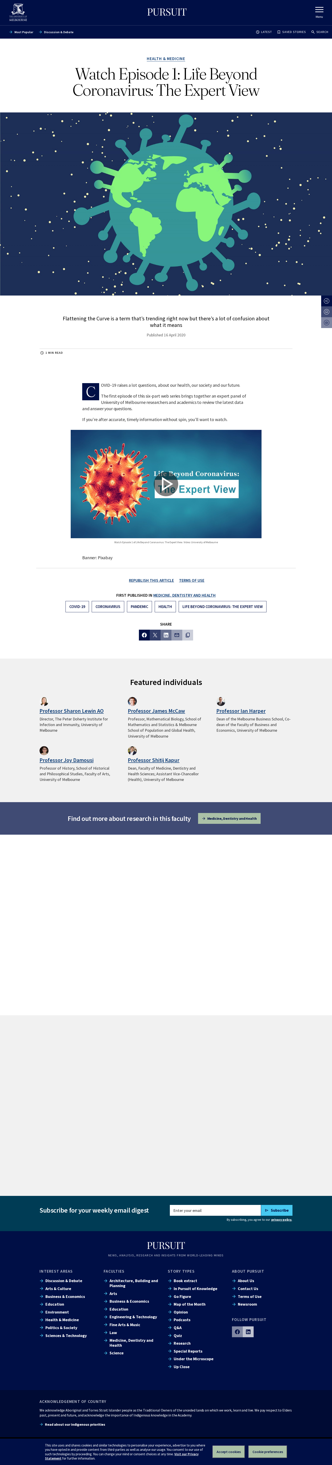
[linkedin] (248, 1331)
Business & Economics (65, 1296)
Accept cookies (229, 1451)
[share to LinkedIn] (166, 635)
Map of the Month (190, 1304)
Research (182, 1343)
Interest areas (56, 1271)
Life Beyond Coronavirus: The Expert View (222, 606)
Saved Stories (294, 32)
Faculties (114, 1271)
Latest (266, 32)
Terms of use (192, 580)
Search (322, 32)
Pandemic (139, 606)
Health (165, 606)
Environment (57, 1312)
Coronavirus (108, 606)
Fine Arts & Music (125, 1324)
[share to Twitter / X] (155, 635)
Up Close (181, 1366)
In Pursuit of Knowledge (195, 1288)
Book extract (185, 1280)
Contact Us (248, 1288)
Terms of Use (250, 1296)
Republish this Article (151, 580)
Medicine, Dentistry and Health (184, 595)
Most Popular (23, 32)
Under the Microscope (193, 1358)
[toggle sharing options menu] (326, 301)
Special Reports (188, 1351)
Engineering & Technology (133, 1316)
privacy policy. (281, 1220)
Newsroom (247, 1304)
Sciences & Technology (66, 1335)
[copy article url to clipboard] (187, 635)
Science (117, 1353)
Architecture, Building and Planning (134, 1283)
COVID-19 (77, 606)
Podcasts (182, 1319)
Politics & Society (61, 1327)
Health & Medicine (62, 1319)
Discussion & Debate (58, 32)
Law (113, 1332)
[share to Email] (176, 635)
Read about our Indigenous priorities (75, 1424)
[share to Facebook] (144, 635)
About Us (246, 1280)
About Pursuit (248, 1271)
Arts (113, 1293)
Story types (181, 1271)
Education (54, 1304)
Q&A (178, 1327)
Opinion (181, 1312)
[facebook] (237, 1331)
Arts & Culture (58, 1288)
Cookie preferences (268, 1451)
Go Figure (182, 1296)
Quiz (178, 1335)
